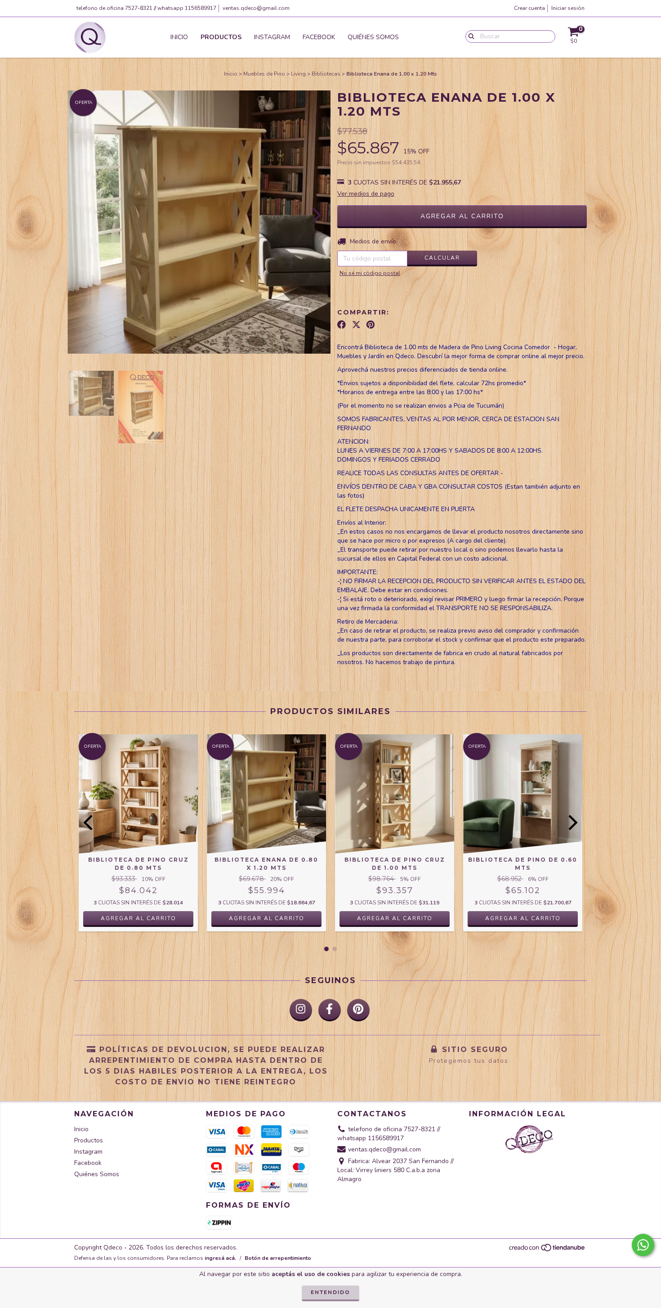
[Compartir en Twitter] (356, 324)
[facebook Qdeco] (329, 1010)
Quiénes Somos (373, 37)
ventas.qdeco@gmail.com (256, 8)
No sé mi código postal (369, 273)
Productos (221, 37)
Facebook (319, 37)
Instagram (272, 37)
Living (298, 73)
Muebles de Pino (264, 73)
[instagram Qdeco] (301, 1010)
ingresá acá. (220, 1258)
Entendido (330, 1292)
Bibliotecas (326, 73)
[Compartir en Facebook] (341, 324)
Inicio (179, 37)
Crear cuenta (529, 8)
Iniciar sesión (568, 8)
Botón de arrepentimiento (278, 1258)
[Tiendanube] (547, 1250)
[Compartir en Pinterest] (370, 324)
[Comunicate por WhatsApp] (643, 1245)
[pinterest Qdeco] (358, 1010)
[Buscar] (469, 36)
